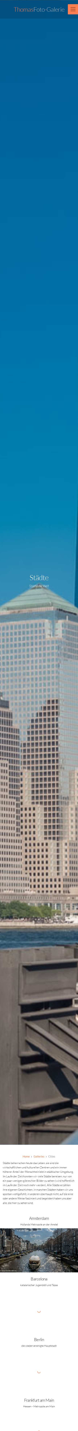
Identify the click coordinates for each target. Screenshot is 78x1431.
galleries (39, 1156)
